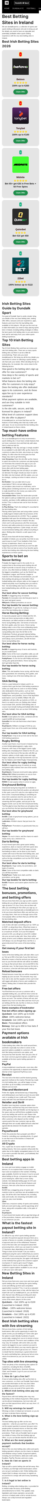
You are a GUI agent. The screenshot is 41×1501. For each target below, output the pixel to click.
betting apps (24, 468)
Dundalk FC (18, 8)
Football (31, 8)
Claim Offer (20, 92)
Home (7, 8)
